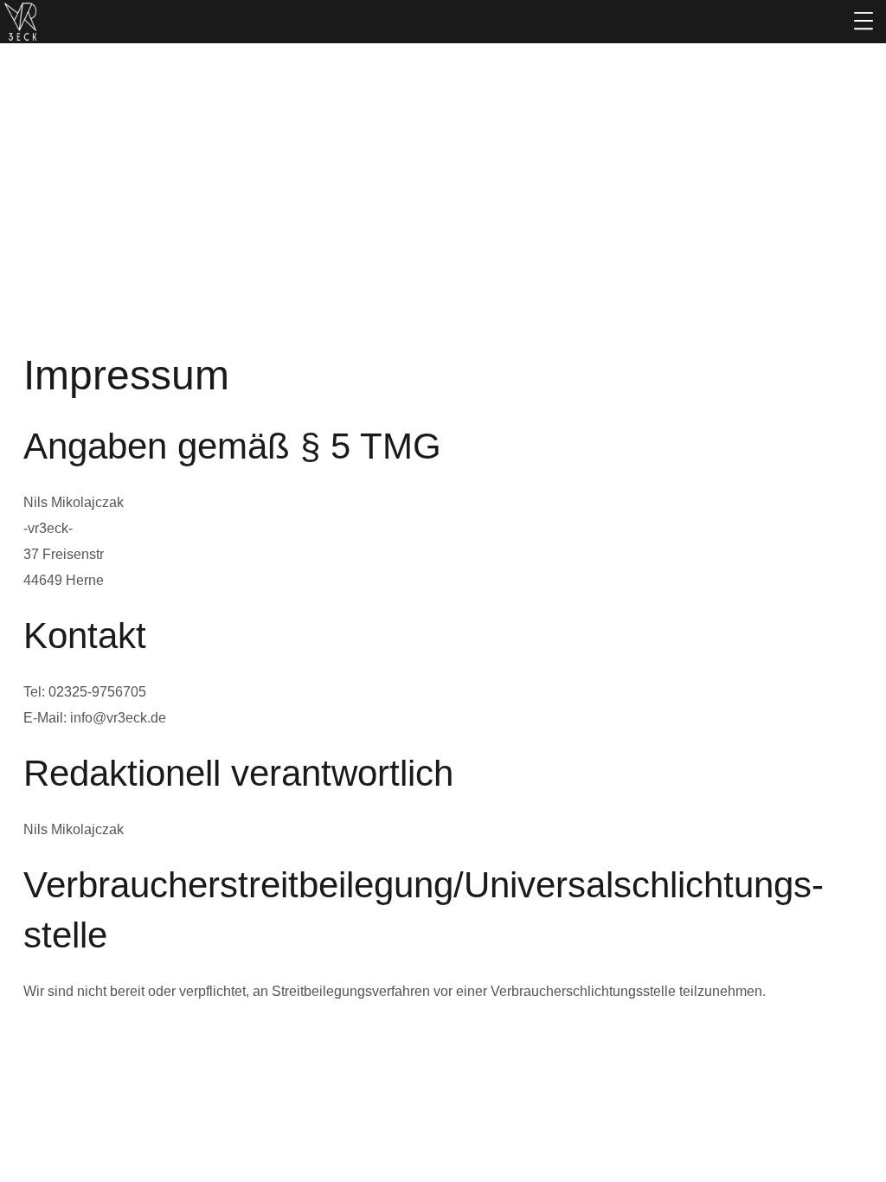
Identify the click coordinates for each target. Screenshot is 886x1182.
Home (392, 235)
